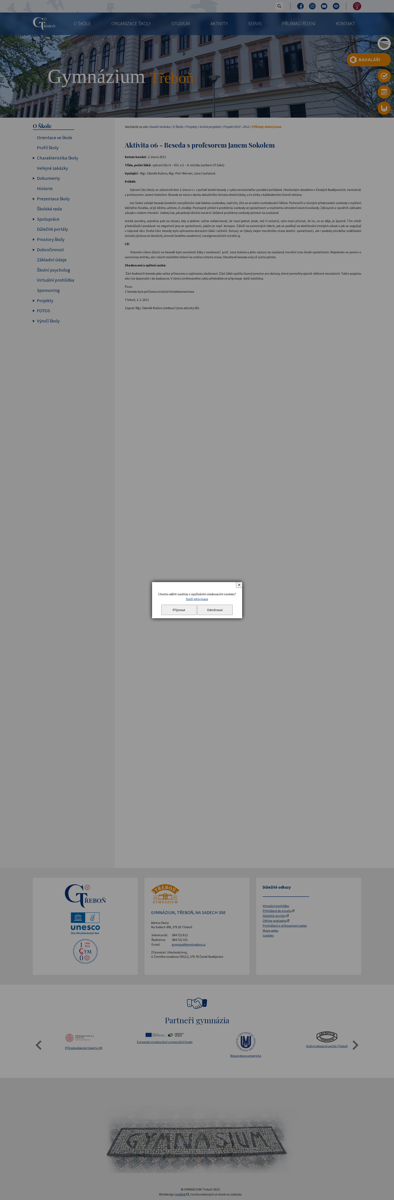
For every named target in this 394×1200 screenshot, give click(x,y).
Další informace (197, 599)
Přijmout (179, 610)
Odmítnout (215, 610)
